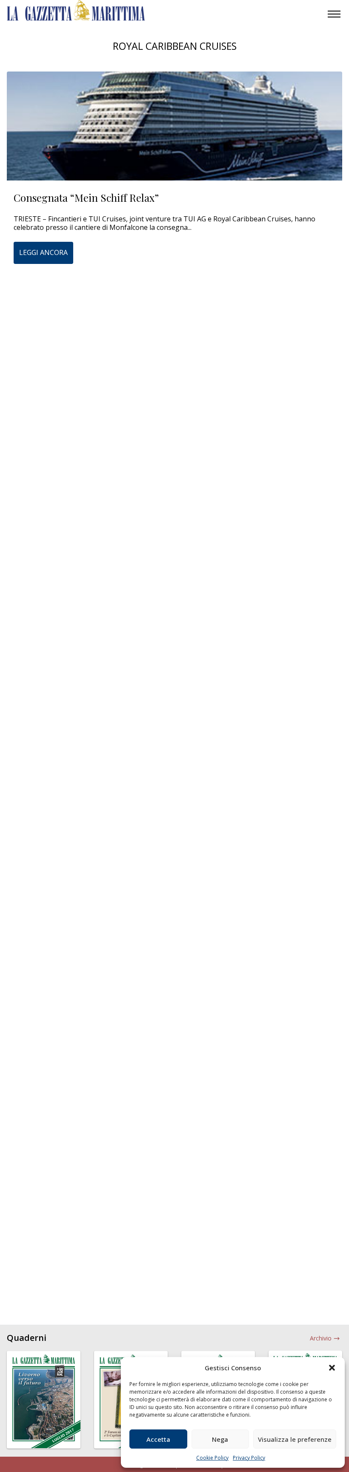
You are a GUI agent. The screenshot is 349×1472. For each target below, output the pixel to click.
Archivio (321, 1338)
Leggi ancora (43, 252)
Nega (220, 1439)
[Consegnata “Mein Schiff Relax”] (174, 126)
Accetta (158, 1439)
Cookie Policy (212, 1457)
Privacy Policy (249, 1457)
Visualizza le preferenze (295, 1439)
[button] (332, 1367)
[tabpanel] (43, 1405)
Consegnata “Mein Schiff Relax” (86, 197)
